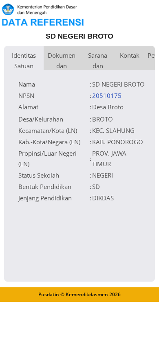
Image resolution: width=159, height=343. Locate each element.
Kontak (129, 55)
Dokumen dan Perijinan (61, 60)
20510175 (106, 95)
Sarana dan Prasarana (98, 60)
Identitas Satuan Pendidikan (24, 60)
